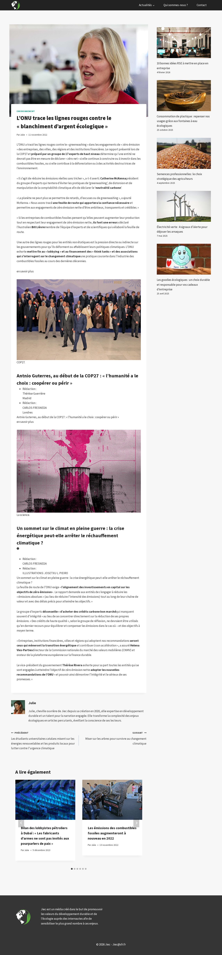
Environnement (26, 111)
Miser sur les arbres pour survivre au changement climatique (115, 738)
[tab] (72, 869)
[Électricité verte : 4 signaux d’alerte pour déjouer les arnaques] (184, 206)
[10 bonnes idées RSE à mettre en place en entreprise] (184, 42)
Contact (202, 5)
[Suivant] (136, 822)
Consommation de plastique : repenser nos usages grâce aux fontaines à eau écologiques (183, 121)
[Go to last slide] (21, 822)
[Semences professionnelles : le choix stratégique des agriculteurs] (184, 153)
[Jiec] (16, 5)
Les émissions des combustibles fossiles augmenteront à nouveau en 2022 (112, 833)
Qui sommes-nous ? (176, 5)
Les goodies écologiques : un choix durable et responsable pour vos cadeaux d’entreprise (183, 284)
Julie (32, 703)
